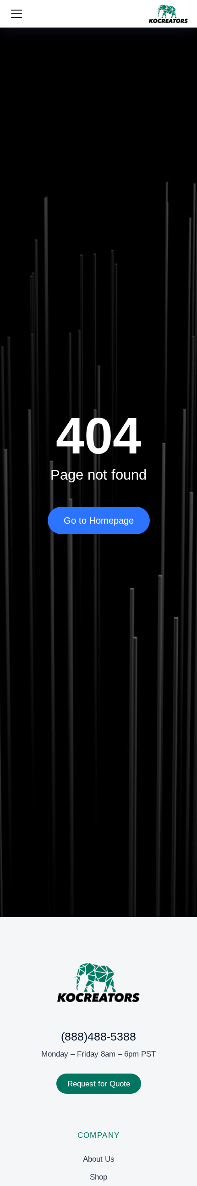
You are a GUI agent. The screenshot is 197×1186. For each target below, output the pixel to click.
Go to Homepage (99, 520)
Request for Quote (98, 1084)
